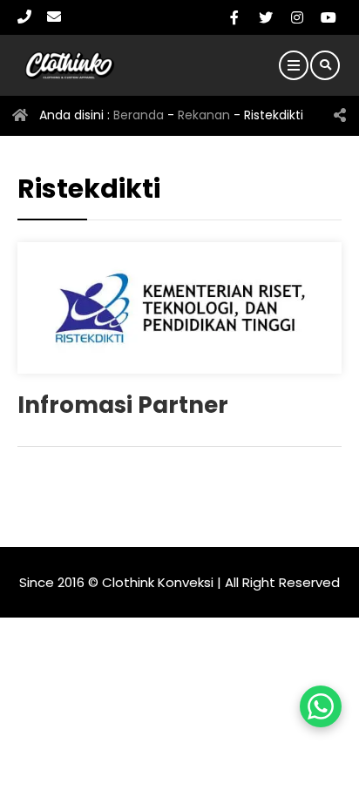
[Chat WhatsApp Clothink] (321, 706)
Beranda (138, 115)
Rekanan (204, 115)
